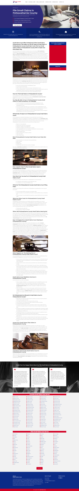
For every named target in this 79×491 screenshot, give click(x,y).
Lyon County (43, 422)
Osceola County (57, 408)
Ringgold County (57, 420)
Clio (55, 444)
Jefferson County (44, 408)
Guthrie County (29, 422)
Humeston (56, 441)
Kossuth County (43, 414)
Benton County (16, 404)
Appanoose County (17, 401)
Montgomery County (58, 404)
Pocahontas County (57, 414)
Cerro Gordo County (17, 420)
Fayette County (30, 413)
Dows (15, 441)
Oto (27, 435)
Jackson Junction (30, 456)
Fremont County (30, 417)
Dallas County (29, 401)
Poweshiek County (57, 419)
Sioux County (56, 426)
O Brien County (57, 407)
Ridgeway (29, 453)
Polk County (56, 416)
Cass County (16, 417)
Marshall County (57, 396)
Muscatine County (57, 405)
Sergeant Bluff (16, 462)
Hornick (28, 441)
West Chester (56, 447)
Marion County (43, 426)
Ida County (42, 402)
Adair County (16, 396)
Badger (42, 459)
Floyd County (29, 414)
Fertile (15, 456)
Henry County (43, 398)
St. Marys (55, 462)
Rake (42, 435)
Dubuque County (30, 410)
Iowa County (43, 404)
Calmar (28, 462)
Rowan (15, 435)
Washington (56, 450)
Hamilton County (30, 423)
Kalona (55, 453)
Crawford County (30, 399)
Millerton (55, 438)
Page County (56, 410)
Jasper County (43, 407)
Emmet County (29, 411)
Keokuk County (43, 413)
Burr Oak (28, 450)
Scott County (56, 423)
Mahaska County (43, 425)
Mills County (56, 398)
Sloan (15, 459)
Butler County (16, 413)
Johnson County (43, 410)
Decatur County (30, 404)
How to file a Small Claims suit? (55, 68)
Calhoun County (16, 414)
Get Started (17, 25)
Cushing (28, 444)
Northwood (16, 447)
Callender (42, 453)
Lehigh (42, 456)
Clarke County (16, 425)
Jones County (43, 411)
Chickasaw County (17, 423)
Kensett (15, 450)
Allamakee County (17, 399)
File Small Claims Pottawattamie (32, 4)
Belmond (15, 444)
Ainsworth (56, 459)
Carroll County (16, 416)
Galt (14, 438)
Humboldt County (44, 401)
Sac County (56, 422)
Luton (28, 438)
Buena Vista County (17, 411)
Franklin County (30, 416)
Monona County (57, 401)
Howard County (43, 399)
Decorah (28, 459)
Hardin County (29, 426)
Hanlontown (16, 453)
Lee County (43, 416)
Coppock (56, 456)
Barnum (42, 450)
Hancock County (30, 425)
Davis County (29, 402)
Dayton (42, 462)
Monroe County (57, 402)
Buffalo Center (43, 441)
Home (14, 4)
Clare (42, 447)
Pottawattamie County (58, 417)
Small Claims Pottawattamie (21, 4)
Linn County (43, 417)
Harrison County (43, 396)
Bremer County (16, 408)
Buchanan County (17, 410)
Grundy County (29, 420)
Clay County (16, 426)
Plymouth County (57, 413)
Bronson (28, 447)
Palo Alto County (57, 411)
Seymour (55, 435)
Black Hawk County (17, 405)
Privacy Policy (47, 479)
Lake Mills (42, 438)
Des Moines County (30, 407)
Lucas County (43, 420)
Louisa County (43, 419)
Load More (39, 468)
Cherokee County (17, 422)
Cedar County (16, 419)
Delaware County (30, 405)
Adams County (16, 398)
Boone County (16, 407)
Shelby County (56, 425)
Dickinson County (30, 408)
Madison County (43, 423)
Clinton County (29, 398)
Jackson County (43, 405)
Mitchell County (57, 399)
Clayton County (29, 396)
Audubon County (17, 402)
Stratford (42, 444)
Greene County (29, 419)
